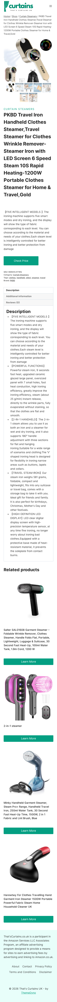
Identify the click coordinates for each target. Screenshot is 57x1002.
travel (42, 278)
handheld (21, 278)
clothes (12, 278)
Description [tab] (12, 290)
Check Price (21, 260)
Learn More (28, 661)
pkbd (28, 278)
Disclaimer (45, 972)
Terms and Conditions (22, 972)
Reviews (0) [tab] (13, 302)
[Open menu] (50, 6)
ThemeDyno (28, 992)
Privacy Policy (43, 966)
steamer (35, 278)
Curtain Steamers (19, 109)
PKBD (12, 280)
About (15, 966)
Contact (27, 966)
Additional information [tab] (19, 296)
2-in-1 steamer (13, 725)
